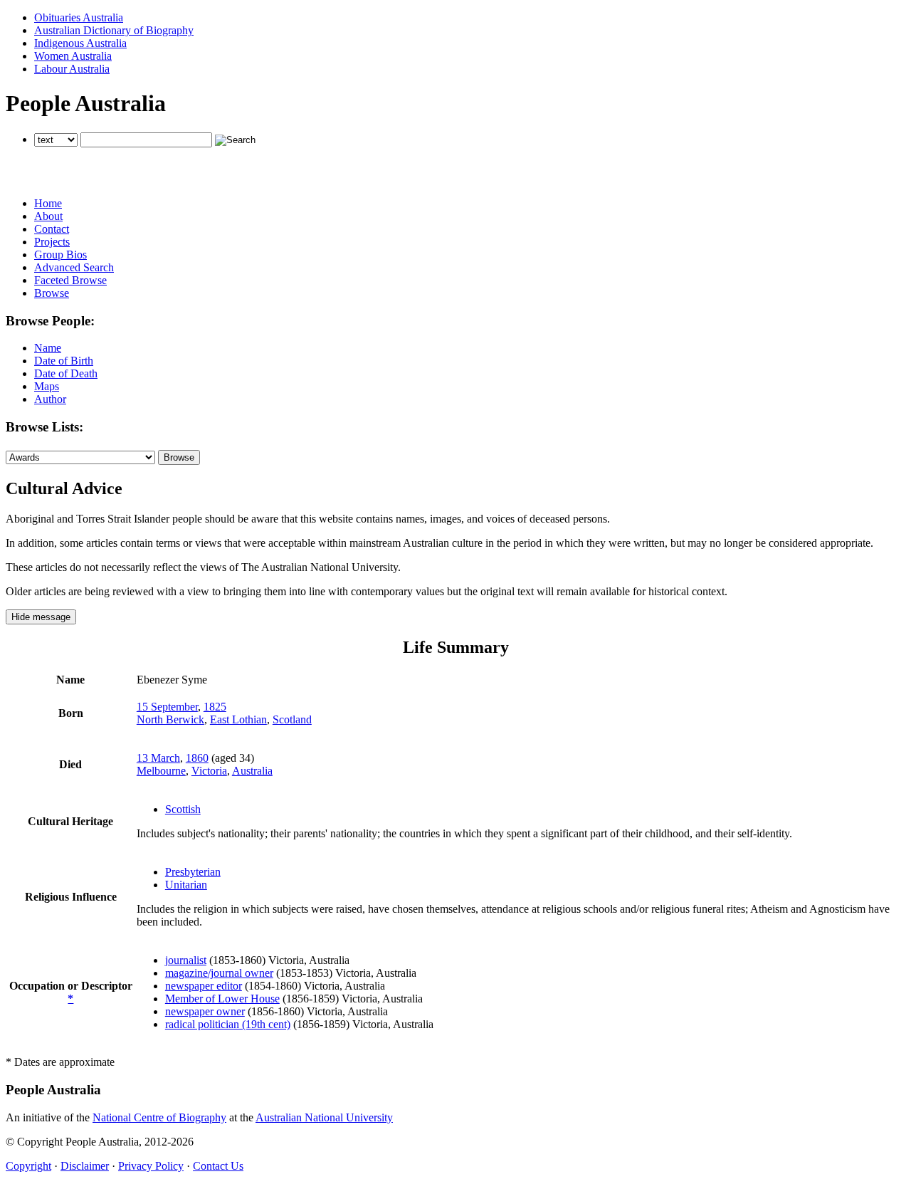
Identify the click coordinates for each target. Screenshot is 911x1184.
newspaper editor (203, 986)
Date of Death (66, 373)
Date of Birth (63, 361)
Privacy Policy (151, 1166)
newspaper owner (205, 1011)
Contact (51, 229)
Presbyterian (193, 872)
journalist (185, 960)
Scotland (292, 719)
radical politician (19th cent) (227, 1024)
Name (47, 348)
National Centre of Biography (159, 1117)
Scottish (183, 809)
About (48, 216)
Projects (52, 242)
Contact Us (218, 1166)
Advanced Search (74, 267)
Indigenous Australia (80, 43)
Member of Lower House (222, 998)
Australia (252, 771)
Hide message (40, 617)
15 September (167, 707)
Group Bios (60, 254)
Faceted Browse (70, 280)
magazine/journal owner (219, 973)
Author (50, 399)
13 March (158, 758)
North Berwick (170, 719)
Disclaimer (84, 1166)
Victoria (209, 771)
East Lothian (238, 719)
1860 (197, 758)
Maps (46, 386)
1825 (215, 707)
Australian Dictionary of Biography (114, 30)
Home (48, 203)
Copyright (28, 1166)
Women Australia (73, 56)
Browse (51, 293)
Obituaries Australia (78, 17)
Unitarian (186, 885)
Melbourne (161, 771)
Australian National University (324, 1117)
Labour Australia (72, 69)
